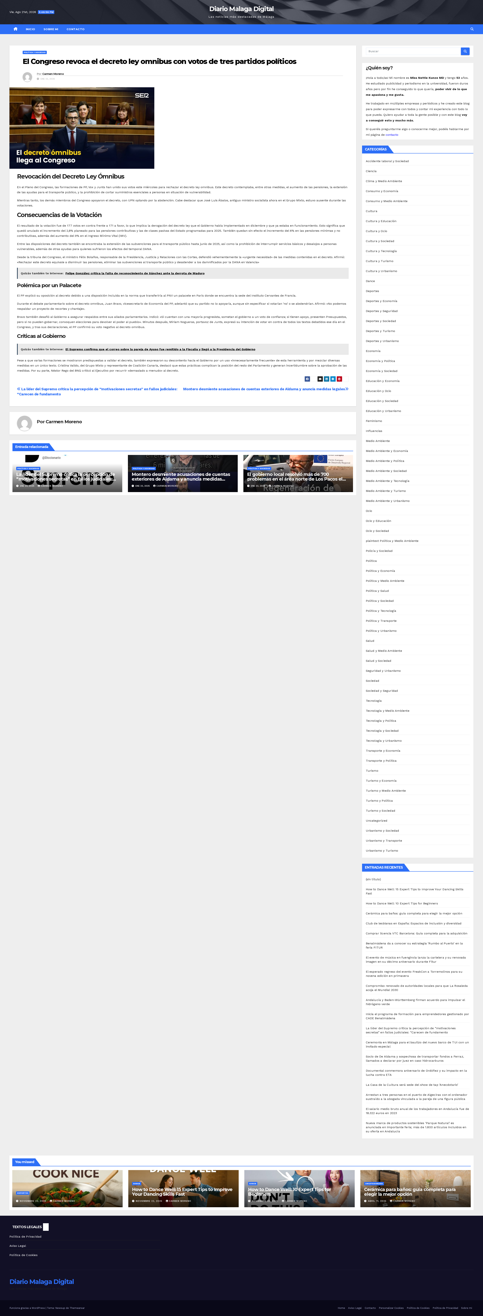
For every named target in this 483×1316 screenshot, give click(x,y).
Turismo (372, 770)
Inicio (30, 29)
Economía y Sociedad (382, 371)
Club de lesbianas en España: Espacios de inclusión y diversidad (414, 923)
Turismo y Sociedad (380, 810)
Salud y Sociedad (378, 661)
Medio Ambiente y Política (385, 461)
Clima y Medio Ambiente (384, 181)
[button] (472, 29)
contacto (392, 135)
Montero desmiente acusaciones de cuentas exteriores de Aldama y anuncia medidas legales (264, 389)
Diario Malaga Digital (241, 9)
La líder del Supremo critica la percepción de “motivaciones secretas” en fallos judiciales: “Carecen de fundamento (65, 479)
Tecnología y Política (381, 720)
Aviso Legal (17, 1246)
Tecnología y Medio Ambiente (387, 710)
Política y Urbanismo (381, 631)
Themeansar (77, 1308)
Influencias (374, 431)
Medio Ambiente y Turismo (386, 491)
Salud (370, 641)
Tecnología (374, 700)
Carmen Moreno (53, 74)
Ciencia (371, 171)
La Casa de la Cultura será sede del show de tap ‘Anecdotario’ (412, 1085)
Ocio (369, 511)
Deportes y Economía (382, 301)
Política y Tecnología (381, 611)
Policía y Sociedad (379, 551)
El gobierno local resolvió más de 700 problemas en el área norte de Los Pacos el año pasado (295, 479)
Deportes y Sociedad (381, 321)
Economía (373, 351)
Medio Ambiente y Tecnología (387, 481)
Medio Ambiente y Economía (387, 451)
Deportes (372, 291)
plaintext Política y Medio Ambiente (392, 541)
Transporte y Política (381, 760)
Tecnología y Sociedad (382, 730)
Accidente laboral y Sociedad (387, 161)
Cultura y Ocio (376, 231)
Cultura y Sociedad (380, 241)
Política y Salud (377, 591)
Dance (370, 281)
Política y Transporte (381, 621)
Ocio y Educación (378, 521)
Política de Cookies (23, 1255)
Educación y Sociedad (382, 401)
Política (371, 561)
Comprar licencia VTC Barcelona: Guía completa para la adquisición (417, 933)
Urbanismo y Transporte (384, 840)
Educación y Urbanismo (383, 411)
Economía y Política (380, 361)
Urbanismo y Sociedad (382, 830)
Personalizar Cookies (391, 1308)
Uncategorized (377, 820)
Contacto (76, 29)
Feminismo (374, 421)
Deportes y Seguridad (382, 311)
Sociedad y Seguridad (382, 691)
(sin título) (373, 879)
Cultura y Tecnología (381, 251)
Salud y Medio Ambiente (384, 651)
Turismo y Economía (381, 780)
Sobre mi (51, 29)
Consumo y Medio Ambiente (387, 201)
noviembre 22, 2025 (33, 1201)
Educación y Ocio (378, 391)
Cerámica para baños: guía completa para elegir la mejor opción (414, 913)
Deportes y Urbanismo (382, 341)
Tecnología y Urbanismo (384, 740)
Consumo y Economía (382, 191)
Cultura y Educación (381, 221)
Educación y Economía (383, 381)
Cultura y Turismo (379, 261)
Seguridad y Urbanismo (383, 671)
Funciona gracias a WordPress (27, 1308)
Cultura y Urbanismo (381, 271)
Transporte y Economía (383, 750)
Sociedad (372, 681)
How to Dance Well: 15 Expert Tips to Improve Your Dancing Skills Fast (182, 1192)
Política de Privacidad (25, 1236)
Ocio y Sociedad (377, 531)
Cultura (371, 211)
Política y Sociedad (35, 52)
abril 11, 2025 (377, 1201)
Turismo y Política (379, 800)
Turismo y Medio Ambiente (386, 790)
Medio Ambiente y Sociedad (386, 471)
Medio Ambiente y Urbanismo (388, 501)
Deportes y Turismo (380, 331)
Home (341, 1308)
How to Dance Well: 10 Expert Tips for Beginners (402, 903)
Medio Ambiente (378, 441)
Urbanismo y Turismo (382, 850)
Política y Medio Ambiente (385, 581)
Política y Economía (380, 571)
